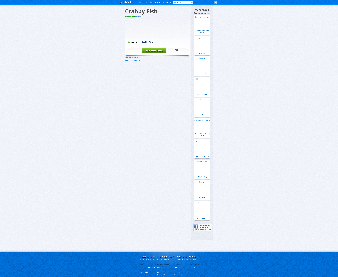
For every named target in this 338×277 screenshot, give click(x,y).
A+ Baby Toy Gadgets (202, 177)
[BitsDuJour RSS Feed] (195, 268)
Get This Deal (154, 50)
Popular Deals (144, 272)
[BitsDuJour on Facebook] (192, 268)
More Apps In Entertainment (203, 11)
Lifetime (202, 115)
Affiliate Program (178, 275)
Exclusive (157, 2)
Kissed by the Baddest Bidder (202, 31)
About (175, 270)
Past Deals (144, 275)
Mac (139, 2)
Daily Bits (159, 267)
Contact (176, 267)
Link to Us (177, 272)
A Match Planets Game (202, 94)
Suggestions (160, 270)
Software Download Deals (148, 267)
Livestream (202, 53)
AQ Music (202, 197)
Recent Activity (161, 275)
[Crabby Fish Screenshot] (132, 58)
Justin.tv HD (202, 74)
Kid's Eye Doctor (202, 218)
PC (145, 2)
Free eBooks (166, 2)
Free (150, 2)
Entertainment (139, 16)
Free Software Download (147, 270)
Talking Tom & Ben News (202, 156)
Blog (158, 272)
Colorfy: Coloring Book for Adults (202, 134)
